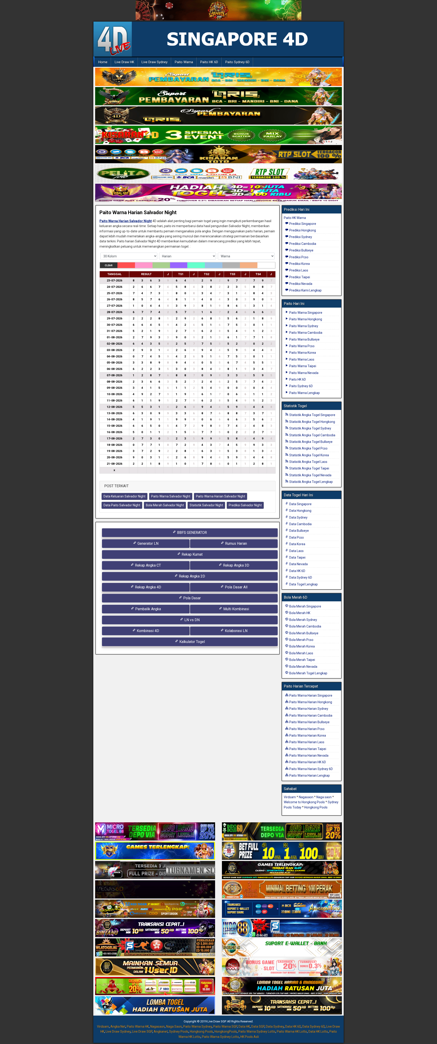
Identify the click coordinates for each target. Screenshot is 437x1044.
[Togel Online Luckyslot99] (282, 851)
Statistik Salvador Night (206, 505)
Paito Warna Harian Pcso (307, 729)
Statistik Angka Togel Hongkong (312, 422)
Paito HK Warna (295, 218)
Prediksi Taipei (299, 277)
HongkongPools (225, 1031)
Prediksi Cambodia (302, 244)
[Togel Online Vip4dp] (282, 870)
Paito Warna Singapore (305, 312)
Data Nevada (298, 564)
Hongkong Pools (316, 807)
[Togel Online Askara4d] (155, 909)
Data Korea (297, 544)
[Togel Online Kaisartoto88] (155, 986)
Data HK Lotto (318, 1031)
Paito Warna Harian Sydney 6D (311, 769)
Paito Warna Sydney (303, 326)
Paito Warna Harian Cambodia (310, 715)
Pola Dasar (191, 598)
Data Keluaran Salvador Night (124, 496)
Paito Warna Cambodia (305, 332)
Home (102, 62)
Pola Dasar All (235, 587)
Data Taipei (297, 557)
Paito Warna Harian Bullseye (309, 722)
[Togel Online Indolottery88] (282, 928)
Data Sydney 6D (300, 577)
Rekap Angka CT (147, 565)
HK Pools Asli (249, 1037)
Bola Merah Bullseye (303, 633)
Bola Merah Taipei (302, 660)
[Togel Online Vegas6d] (155, 889)
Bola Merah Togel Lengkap (308, 673)
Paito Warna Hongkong (305, 319)
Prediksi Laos (298, 270)
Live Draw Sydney (155, 62)
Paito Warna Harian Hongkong (310, 702)
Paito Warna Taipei (302, 366)
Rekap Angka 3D (235, 565)
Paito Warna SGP (225, 1026)
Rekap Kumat (192, 554)
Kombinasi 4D (147, 631)
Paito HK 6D (209, 62)
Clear (108, 265)
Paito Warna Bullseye (304, 339)
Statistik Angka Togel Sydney (310, 428)
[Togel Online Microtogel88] (155, 831)
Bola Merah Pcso (301, 640)
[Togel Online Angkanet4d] (282, 947)
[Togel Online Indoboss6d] (282, 831)
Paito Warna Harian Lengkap (309, 775)
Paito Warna (184, 62)
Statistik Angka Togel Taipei (309, 468)
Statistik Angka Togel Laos (308, 462)
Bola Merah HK (299, 613)
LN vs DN (191, 620)
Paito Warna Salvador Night (170, 496)
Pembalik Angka (147, 609)
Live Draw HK (124, 62)
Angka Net (117, 1026)
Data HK (244, 1026)
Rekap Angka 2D (191, 576)
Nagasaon (306, 797)
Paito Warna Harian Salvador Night (138, 212)
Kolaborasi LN (235, 631)
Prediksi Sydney (300, 237)
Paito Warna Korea (302, 352)
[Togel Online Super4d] (218, 116)
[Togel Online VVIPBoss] (218, 77)
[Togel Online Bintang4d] (155, 928)
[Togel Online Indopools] (282, 967)
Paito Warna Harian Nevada (308, 755)
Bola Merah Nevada (303, 666)
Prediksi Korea (299, 264)
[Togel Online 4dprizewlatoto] (155, 967)
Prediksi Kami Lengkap (305, 290)
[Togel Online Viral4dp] (218, 193)
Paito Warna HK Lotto (292, 1031)
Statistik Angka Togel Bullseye (311, 442)
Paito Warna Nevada (303, 373)
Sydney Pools (178, 1031)
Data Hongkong (300, 510)
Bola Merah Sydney (303, 620)
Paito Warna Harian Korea (307, 735)
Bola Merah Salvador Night (165, 505)
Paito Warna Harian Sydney (308, 708)
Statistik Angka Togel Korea (309, 455)
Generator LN (147, 543)
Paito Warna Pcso (302, 346)
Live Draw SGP (142, 1031)
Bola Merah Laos (301, 653)
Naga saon (324, 797)
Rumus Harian (235, 543)
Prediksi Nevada (300, 284)
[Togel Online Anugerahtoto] (282, 909)
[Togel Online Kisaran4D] (218, 135)
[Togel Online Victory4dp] (155, 851)
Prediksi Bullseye (301, 250)
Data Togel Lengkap (303, 584)
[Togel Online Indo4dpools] (155, 1005)
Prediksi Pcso (298, 257)
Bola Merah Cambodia (305, 626)
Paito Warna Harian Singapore (310, 695)
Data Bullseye (299, 530)
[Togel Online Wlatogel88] (155, 947)
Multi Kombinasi (235, 609)
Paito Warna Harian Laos (306, 742)
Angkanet (161, 1031)
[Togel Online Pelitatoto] (218, 174)
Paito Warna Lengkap (304, 393)
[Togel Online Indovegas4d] (282, 1005)
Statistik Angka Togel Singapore (312, 415)
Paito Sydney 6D (237, 62)
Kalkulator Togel (191, 642)
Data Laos (296, 551)
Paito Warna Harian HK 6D (307, 762)
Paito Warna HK (138, 1026)
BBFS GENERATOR (191, 532)
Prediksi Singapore (302, 224)
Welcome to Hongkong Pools (304, 802)
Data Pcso (296, 537)
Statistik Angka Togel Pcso (308, 448)
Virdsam (290, 797)
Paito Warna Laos (301, 359)
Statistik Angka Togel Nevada (310, 475)
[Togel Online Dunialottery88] (282, 889)
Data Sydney (298, 517)
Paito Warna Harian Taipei (307, 749)
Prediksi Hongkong (302, 230)
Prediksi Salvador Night (245, 505)
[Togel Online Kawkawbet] (155, 870)
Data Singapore (300, 504)
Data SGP (257, 1026)
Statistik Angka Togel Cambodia (312, 435)
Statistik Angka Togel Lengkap (311, 482)
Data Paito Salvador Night (122, 505)
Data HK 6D (297, 571)
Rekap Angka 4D (147, 587)
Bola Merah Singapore (305, 606)
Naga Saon (174, 1026)
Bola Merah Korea (302, 646)
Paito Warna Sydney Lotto (256, 1031)
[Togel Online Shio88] (282, 986)
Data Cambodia (300, 524)
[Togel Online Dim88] (218, 96)
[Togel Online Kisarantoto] (218, 154)
